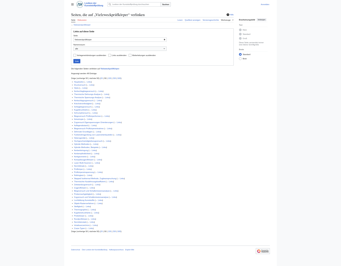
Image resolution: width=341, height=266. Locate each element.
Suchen (165, 4)
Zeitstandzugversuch (83, 185)
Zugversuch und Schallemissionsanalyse (91, 197)
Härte (76, 88)
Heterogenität (80, 138)
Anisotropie (79, 119)
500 (119, 78)
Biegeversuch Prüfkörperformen (87, 116)
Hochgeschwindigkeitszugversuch (88, 141)
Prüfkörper (78, 169)
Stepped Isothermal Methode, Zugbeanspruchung (95, 178)
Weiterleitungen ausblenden (144, 55)
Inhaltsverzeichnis (81, 225)
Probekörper (79, 216)
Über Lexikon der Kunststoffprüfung (94, 250)
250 (114, 78)
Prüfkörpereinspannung (84, 172)
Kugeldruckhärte (81, 110)
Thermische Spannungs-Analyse (88, 97)
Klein (245, 30)
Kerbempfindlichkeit (82, 153)
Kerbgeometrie (80, 157)
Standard (246, 34)
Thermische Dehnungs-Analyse (87, 94)
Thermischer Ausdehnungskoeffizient (89, 181)
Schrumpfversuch (81, 113)
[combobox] (120, 39)
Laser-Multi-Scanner (82, 163)
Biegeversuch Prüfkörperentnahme (88, 128)
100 (109, 78)
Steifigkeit (78, 206)
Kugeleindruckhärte (82, 213)
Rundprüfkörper (80, 219)
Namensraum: (79, 45)
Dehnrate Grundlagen (83, 132)
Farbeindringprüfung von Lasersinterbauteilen (93, 135)
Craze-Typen (79, 228)
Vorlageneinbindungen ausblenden (91, 55)
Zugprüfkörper (80, 188)
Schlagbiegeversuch (82, 107)
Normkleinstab (80, 222)
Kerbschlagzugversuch (83, 100)
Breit (245, 58)
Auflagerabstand (81, 125)
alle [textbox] (76, 49)
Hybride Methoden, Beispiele (86, 147)
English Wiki (129, 250)
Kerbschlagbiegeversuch (84, 91)
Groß (245, 38)
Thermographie (80, 210)
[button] (72, 4)
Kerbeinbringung (81, 150)
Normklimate (79, 166)
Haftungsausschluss (116, 250)
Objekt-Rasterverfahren (84, 203)
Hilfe (232, 15)
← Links (87, 82)
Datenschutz (75, 250)
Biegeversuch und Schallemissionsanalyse (92, 191)
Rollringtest (79, 175)
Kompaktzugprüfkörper (83, 160)
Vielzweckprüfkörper (82, 25)
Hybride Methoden (82, 144)
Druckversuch (80, 85)
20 (102, 78)
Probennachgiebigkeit (83, 194)
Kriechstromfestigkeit (83, 103)
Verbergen (261, 20)
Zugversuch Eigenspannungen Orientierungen (93, 122)
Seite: (75, 36)
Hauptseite (78, 82)
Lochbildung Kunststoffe (84, 200)
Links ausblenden (119, 55)
